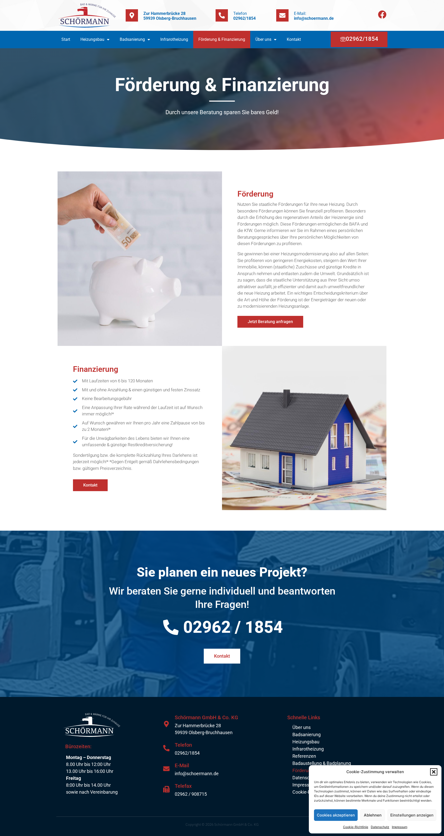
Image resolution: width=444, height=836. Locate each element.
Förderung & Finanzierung (221, 39)
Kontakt (294, 39)
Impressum (399, 827)
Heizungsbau (92, 39)
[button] (433, 771)
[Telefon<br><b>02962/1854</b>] (221, 15)
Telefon (244, 16)
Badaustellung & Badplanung (321, 763)
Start (65, 39)
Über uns (263, 39)
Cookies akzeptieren (336, 815)
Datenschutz (380, 827)
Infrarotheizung (174, 39)
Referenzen (304, 756)
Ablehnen (373, 815)
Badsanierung (132, 39)
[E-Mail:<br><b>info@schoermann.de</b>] (282, 15)
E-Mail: (314, 16)
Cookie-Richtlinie (355, 827)
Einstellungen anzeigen (411, 815)
